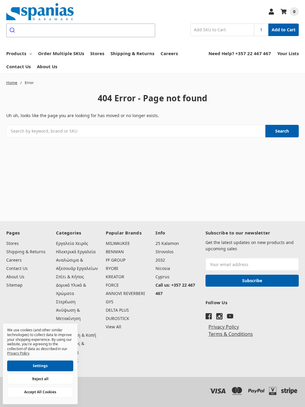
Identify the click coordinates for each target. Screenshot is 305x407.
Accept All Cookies (40, 391)
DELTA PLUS (117, 310)
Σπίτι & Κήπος (70, 276)
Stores (97, 53)
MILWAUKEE (118, 243)
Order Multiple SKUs (61, 53)
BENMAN (115, 251)
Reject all (40, 378)
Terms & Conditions (230, 334)
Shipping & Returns (132, 53)
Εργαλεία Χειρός (72, 243)
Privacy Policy (223, 327)
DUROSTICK (117, 318)
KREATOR (115, 276)
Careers (169, 53)
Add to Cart (283, 29)
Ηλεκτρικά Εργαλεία (76, 251)
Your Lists (288, 53)
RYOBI (112, 268)
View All (113, 327)
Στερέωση (66, 302)
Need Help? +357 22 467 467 (239, 53)
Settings (40, 365)
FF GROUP (115, 260)
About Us (47, 66)
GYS (109, 302)
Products (16, 53)
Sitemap (14, 285)
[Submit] (13, 30)
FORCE (112, 285)
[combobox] (80, 30)
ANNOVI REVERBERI (125, 293)
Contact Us (18, 66)
